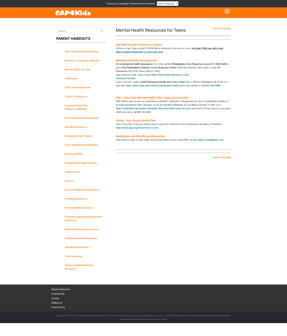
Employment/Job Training (78, 136)
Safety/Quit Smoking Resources (82, 229)
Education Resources (76, 127)
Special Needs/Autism (76, 247)
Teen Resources (73, 256)
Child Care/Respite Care (78, 87)
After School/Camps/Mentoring (81, 51)
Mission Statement (61, 289)
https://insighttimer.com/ (211, 140)
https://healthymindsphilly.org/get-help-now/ (139, 52)
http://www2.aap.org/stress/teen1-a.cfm (137, 127)
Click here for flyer (126, 78)
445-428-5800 (212, 85)
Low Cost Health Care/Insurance (82, 189)
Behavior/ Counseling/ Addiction (82, 60)
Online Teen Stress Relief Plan (136, 120)
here (123, 140)
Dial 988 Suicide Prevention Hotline (139, 44)
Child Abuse (71, 78)
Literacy (69, 181)
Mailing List (57, 302)
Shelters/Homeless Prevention (81, 238)
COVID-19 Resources (76, 96)
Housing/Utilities (73, 154)
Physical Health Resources (79, 207)
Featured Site (58, 293)
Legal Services (72, 172)
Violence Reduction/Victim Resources (79, 267)
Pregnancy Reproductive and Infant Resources (83, 218)
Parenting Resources (76, 198)
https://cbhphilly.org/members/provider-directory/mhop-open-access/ (153, 108)
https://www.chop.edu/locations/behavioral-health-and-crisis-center (162, 85)
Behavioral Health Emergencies (136, 60)
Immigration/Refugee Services (81, 163)
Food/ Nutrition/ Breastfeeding (81, 145)
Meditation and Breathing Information (140, 136)
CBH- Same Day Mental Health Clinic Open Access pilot (152, 97)
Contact (55, 298)
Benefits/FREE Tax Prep (77, 69)
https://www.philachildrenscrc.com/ (170, 74)
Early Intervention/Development (81, 118)
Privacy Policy (58, 307)
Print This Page (223, 28)
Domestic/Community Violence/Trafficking (76, 107)
